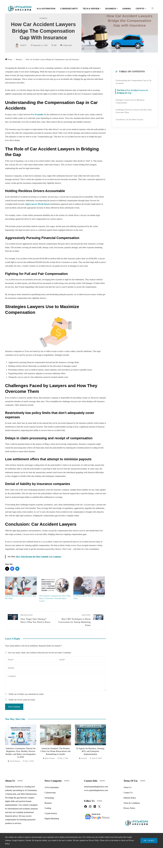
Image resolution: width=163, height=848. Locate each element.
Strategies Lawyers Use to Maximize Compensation (130, 101)
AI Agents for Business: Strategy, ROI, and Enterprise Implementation (55, 751)
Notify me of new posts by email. (22, 700)
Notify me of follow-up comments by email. (26, 694)
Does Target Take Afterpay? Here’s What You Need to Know (35, 618)
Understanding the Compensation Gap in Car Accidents (133, 81)
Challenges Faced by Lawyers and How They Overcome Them (134, 111)
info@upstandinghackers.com (96, 787)
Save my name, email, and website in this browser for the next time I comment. (39, 653)
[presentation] (7, 743)
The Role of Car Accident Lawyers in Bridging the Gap (132, 91)
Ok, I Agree (149, 840)
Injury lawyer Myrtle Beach (37, 204)
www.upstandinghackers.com (96, 790)
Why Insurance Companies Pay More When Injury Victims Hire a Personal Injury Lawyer (55, 598)
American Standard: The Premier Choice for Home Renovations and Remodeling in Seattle (21, 751)
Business (43, 18)
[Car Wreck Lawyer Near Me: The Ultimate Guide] (89, 586)
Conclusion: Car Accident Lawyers (129, 119)
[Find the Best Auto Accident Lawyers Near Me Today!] (21, 586)
